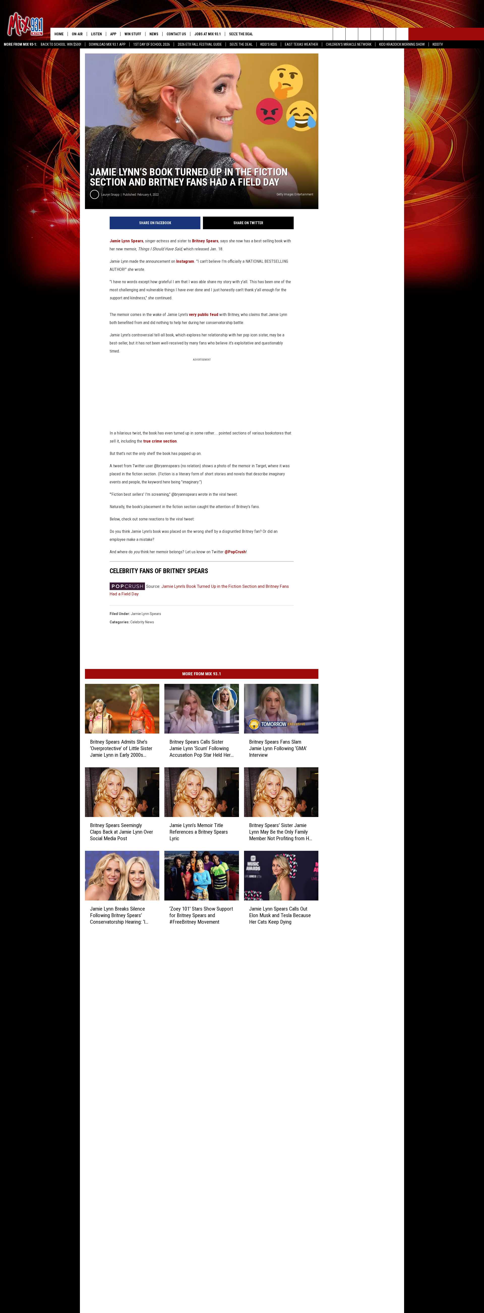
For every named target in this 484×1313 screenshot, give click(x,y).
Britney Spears (205, 240)
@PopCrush (235, 551)
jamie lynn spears (146, 614)
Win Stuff (133, 34)
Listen (96, 34)
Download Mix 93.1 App (107, 44)
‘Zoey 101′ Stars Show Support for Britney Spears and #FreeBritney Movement (201, 915)
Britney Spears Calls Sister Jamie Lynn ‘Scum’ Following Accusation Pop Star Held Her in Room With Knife (200, 748)
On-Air (77, 34)
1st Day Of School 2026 (151, 44)
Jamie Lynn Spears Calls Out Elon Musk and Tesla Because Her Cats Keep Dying (280, 915)
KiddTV (438, 44)
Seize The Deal (241, 44)
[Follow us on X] (389, 34)
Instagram (185, 261)
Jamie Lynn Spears (126, 240)
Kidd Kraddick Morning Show (402, 44)
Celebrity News (142, 622)
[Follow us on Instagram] (377, 34)
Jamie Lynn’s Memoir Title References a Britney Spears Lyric (198, 831)
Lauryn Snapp (110, 194)
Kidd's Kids (268, 44)
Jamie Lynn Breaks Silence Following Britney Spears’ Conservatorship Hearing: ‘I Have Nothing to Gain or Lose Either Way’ (120, 915)
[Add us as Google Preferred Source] (352, 34)
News (153, 34)
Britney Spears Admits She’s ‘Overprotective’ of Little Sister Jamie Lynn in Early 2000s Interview (121, 748)
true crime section (159, 441)
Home (59, 34)
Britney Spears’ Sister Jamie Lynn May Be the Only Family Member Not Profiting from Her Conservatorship (281, 832)
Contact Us (176, 34)
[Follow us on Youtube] (402, 34)
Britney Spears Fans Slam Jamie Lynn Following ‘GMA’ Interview (278, 748)
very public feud (203, 314)
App (113, 34)
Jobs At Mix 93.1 (207, 34)
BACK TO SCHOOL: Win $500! (61, 44)
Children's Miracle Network (348, 44)
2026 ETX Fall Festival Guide (200, 44)
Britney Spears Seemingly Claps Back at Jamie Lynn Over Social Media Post (121, 831)
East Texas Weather (301, 44)
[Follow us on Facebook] (364, 34)
